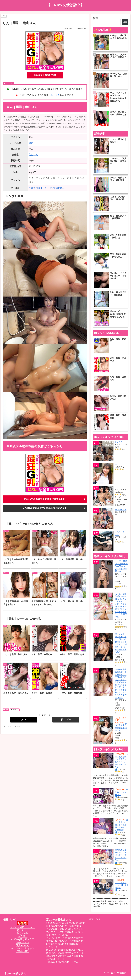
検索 (95, 17)
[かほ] (103, 473)
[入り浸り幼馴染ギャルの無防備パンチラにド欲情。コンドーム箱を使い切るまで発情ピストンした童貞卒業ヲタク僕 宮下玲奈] (103, 606)
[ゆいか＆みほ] (103, 518)
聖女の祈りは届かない (121, 792)
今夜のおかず (22, 942)
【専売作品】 (22, 951)
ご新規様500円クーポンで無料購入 (47, 188)
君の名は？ (22, 930)
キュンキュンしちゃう (22, 948)
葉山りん (55, 95)
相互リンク (95, 919)
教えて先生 (22, 933)
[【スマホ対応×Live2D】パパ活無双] (103, 886)
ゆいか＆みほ (120, 509)
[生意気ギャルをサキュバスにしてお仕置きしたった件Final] (103, 856)
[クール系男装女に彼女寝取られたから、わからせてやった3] (103, 760)
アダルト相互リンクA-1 (22, 927)
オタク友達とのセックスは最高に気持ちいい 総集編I (121, 825)
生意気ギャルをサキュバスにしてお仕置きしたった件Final (120, 855)
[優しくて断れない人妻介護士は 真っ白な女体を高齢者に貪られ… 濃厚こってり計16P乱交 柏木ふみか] (103, 647)
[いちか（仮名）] (103, 541)
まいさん (119, 442)
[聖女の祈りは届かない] (103, 796)
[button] (65, 719)
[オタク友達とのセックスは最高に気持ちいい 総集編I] (103, 826)
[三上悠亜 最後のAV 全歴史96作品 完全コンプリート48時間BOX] (103, 574)
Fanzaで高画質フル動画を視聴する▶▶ (44, 499)
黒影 (31, 143)
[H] (103, 496)
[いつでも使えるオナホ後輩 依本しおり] (103, 730)
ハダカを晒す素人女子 (22, 939)
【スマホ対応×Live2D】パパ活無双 (121, 885)
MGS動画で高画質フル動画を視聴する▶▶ (45, 508)
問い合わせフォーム (68, 961)
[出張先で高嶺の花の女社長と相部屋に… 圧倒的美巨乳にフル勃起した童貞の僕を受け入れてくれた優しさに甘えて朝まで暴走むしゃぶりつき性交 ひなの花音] (103, 682)
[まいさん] (103, 451)
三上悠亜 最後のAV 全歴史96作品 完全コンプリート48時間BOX (121, 566)
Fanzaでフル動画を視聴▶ (45, 75)
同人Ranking (22, 945)
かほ (117, 464)
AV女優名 (22, 936)
